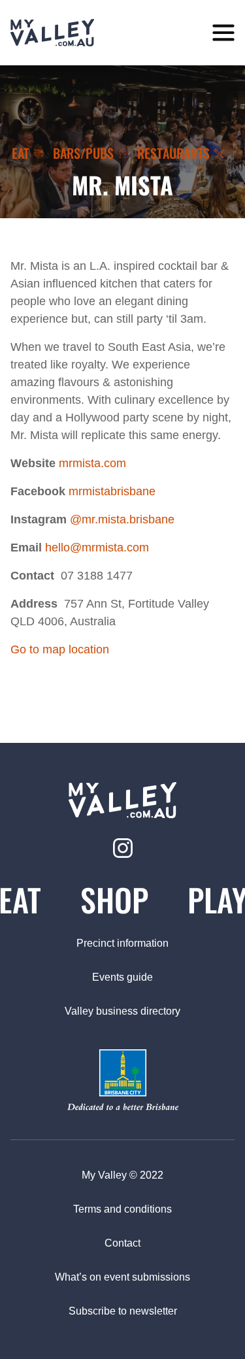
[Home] (52, 33)
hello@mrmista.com (97, 547)
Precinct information (122, 943)
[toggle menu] (223, 33)
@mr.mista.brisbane (122, 519)
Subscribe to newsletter (123, 1311)
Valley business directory (122, 1011)
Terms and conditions (122, 1209)
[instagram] (123, 848)
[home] (122, 800)
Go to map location (59, 649)
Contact (122, 1243)
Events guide (122, 977)
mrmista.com (92, 463)
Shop (114, 899)
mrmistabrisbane (112, 491)
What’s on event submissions (122, 1277)
